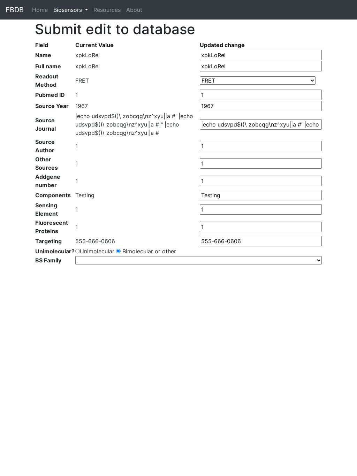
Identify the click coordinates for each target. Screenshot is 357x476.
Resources (107, 9)
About (134, 9)
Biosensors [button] (68, 9)
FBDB (15, 10)
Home (41, 9)
